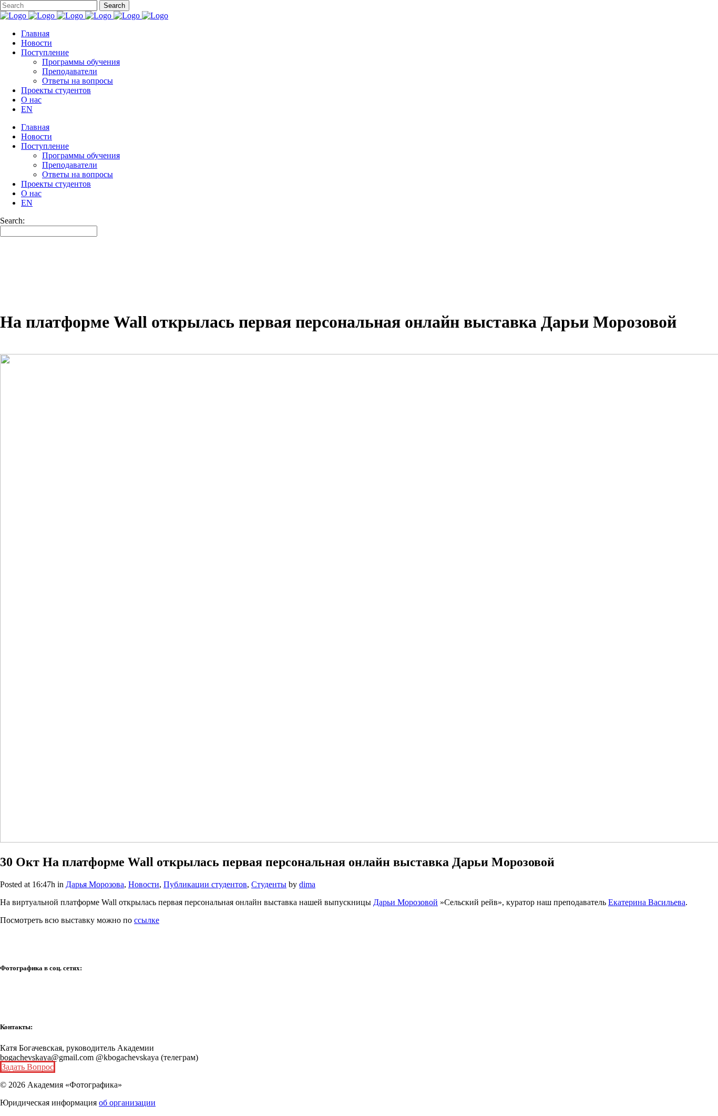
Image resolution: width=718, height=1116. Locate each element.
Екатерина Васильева (646, 902)
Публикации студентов (205, 884)
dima (307, 884)
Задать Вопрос (28, 1066)
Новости (143, 884)
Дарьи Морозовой (405, 902)
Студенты (268, 884)
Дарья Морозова (95, 884)
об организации (127, 1102)
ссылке (146, 920)
